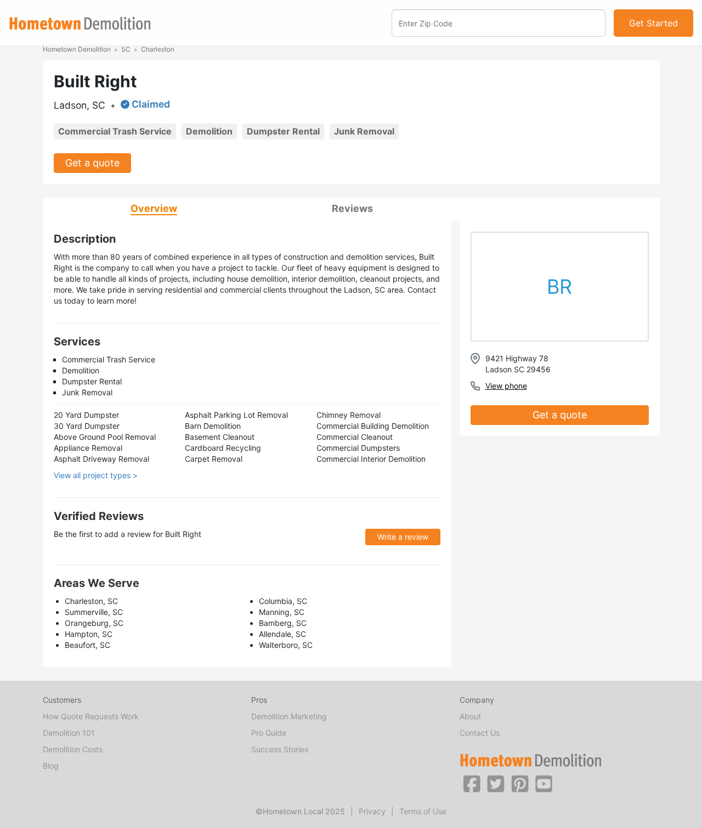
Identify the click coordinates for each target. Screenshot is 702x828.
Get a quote (92, 163)
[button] (471, 783)
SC (126, 49)
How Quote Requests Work (91, 716)
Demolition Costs (73, 749)
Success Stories (279, 749)
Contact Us (480, 732)
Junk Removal (364, 131)
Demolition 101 (69, 732)
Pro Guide (268, 732)
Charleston (157, 49)
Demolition (209, 131)
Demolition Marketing (289, 716)
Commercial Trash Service (115, 131)
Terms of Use (422, 811)
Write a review (402, 536)
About (470, 716)
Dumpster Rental (283, 131)
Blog (51, 765)
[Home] (80, 23)
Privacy (372, 811)
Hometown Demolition (77, 49)
